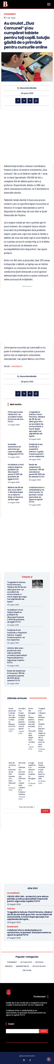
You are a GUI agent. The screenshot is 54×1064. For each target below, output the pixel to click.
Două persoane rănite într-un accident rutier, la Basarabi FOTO (12, 717)
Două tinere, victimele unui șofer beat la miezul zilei (41, 771)
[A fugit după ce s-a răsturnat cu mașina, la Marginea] (29, 759)
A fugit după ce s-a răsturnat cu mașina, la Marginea (31, 772)
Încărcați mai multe (26, 807)
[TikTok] (30, 1060)
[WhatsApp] (36, 100)
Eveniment (10, 14)
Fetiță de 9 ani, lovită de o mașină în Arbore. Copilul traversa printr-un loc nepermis (36, 450)
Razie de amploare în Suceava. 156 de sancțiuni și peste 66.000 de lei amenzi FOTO (37, 470)
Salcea (11, 909)
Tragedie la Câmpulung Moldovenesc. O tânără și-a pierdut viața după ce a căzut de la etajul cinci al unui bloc (41, 727)
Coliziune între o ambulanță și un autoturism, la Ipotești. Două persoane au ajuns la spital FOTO (37, 494)
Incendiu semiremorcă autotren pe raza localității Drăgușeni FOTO (15, 449)
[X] (24, 100)
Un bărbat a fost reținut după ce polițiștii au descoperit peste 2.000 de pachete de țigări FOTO (16, 471)
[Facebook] (18, 100)
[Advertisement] (27, 137)
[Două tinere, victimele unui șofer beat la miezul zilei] (39, 759)
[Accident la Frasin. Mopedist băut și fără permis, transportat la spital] (19, 705)
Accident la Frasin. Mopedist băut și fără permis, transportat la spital (21, 718)
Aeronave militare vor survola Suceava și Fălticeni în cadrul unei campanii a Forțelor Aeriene (22, 778)
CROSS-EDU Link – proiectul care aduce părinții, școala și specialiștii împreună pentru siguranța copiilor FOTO (17, 655)
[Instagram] (23, 1060)
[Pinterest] (30, 100)
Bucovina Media (28, 88)
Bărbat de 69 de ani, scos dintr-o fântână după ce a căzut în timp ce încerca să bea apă (15, 493)
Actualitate (13, 893)
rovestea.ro (16, 366)
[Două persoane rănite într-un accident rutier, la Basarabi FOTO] (10, 705)
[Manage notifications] (49, 1059)
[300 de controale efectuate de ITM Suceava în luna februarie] (10, 759)
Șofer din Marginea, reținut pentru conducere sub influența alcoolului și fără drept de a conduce (32, 726)
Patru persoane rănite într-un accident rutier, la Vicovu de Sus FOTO (15, 417)
